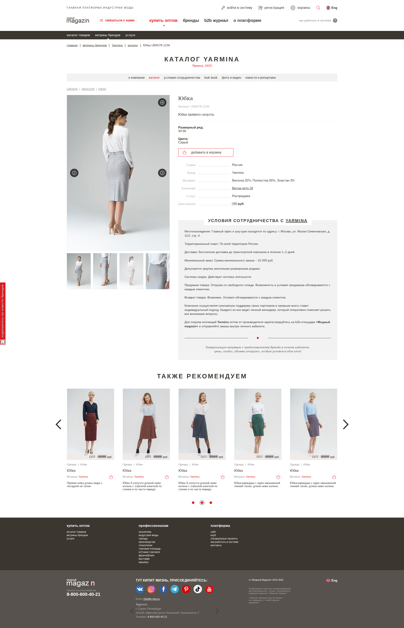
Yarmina (117, 45)
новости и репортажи (260, 77)
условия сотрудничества (182, 77)
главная (72, 45)
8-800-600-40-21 (83, 594)
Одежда (72, 89)
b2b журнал (216, 20)
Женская (88, 89)
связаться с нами (119, 20)
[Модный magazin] (78, 20)
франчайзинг (146, 555)
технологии (145, 545)
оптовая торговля (149, 552)
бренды (191, 20)
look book (211, 77)
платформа (220, 525)
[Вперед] (162, 173)
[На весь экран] (162, 102)
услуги (130, 35)
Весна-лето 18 (242, 188)
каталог (133, 45)
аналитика (145, 531)
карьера (143, 562)
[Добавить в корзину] (111, 477)
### (234, 203)
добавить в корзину (206, 152)
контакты (216, 545)
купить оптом (163, 20)
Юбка (71, 470)
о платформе (247, 20)
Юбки (102, 89)
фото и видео (231, 77)
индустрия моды (148, 535)
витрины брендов (107, 35)
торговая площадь (150, 548)
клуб (213, 535)
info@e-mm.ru (152, 599)
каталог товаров (78, 35)
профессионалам (153, 525)
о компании (136, 77)
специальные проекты (224, 538)
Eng (334, 7)
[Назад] (74, 173)
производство (147, 542)
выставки (144, 558)
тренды (143, 538)
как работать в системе (224, 542)
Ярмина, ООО (202, 65)
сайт (213, 531)
